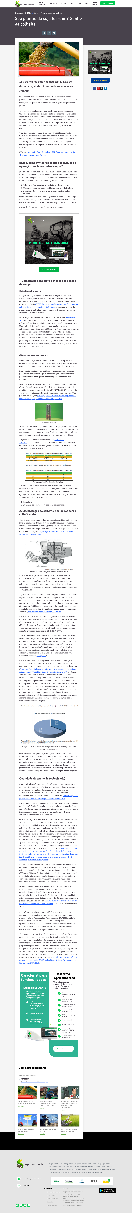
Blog (86, 3)
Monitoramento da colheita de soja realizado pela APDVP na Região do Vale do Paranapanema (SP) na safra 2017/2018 (48, 960)
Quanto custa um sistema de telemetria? (26, 1130)
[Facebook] (21, 1205)
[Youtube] (98, 88)
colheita (23, 1075)
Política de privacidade (53, 1192)
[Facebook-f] (94, 88)
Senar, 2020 (41, 655)
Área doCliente (94, 3)
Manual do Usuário (52, 1205)
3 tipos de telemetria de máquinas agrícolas (69, 1130)
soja (34, 1075)
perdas (27, 1075)
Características (67, 3)
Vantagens (53, 3)
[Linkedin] (105, 88)
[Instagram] (101, 88)
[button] (44, 33)
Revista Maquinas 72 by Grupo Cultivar (44, 612)
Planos (78, 3)
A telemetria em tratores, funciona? (48, 1130)
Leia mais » (21, 1106)
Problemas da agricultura (51, 13)
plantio (31, 1075)
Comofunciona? (42, 3)
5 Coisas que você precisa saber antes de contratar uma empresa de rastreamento (69, 1104)
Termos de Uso (51, 1195)
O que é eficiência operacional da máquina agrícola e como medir (48, 1103)
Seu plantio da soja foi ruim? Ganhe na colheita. (26, 1102)
